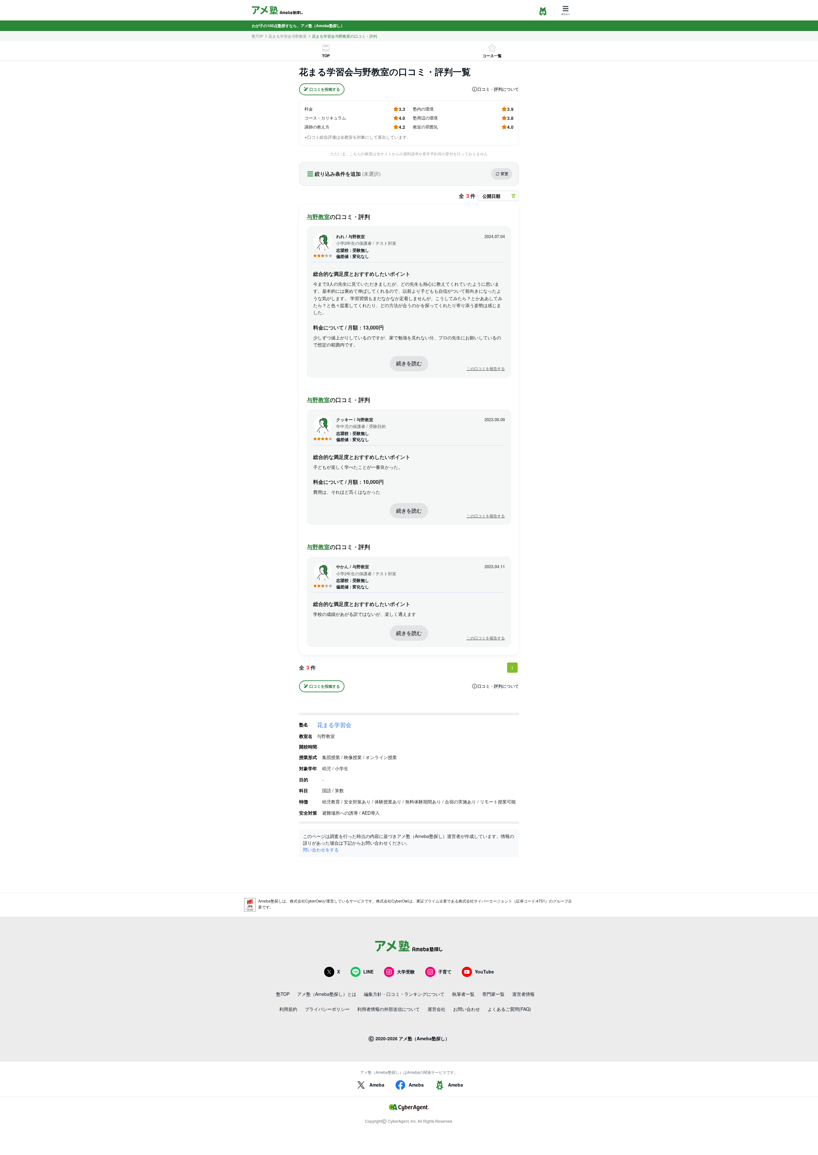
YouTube (484, 971)
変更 (504, 173)
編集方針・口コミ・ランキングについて (404, 994)
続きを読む (409, 363)
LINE (368, 971)
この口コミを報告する (486, 368)
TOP (326, 55)
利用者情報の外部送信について (388, 1009)
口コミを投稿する (324, 89)
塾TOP (257, 36)
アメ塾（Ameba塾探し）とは (326, 994)
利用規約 (288, 1009)
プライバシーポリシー (327, 1009)
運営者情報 (523, 994)
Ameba (376, 1084)
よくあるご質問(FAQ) (509, 1009)
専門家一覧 (493, 994)
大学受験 (406, 971)
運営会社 (436, 1009)
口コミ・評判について (498, 89)
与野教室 (318, 217)
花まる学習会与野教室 (287, 36)
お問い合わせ (466, 1009)
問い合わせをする (321, 849)
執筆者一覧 (463, 994)
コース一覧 (492, 55)
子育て (444, 971)
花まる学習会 (334, 724)
